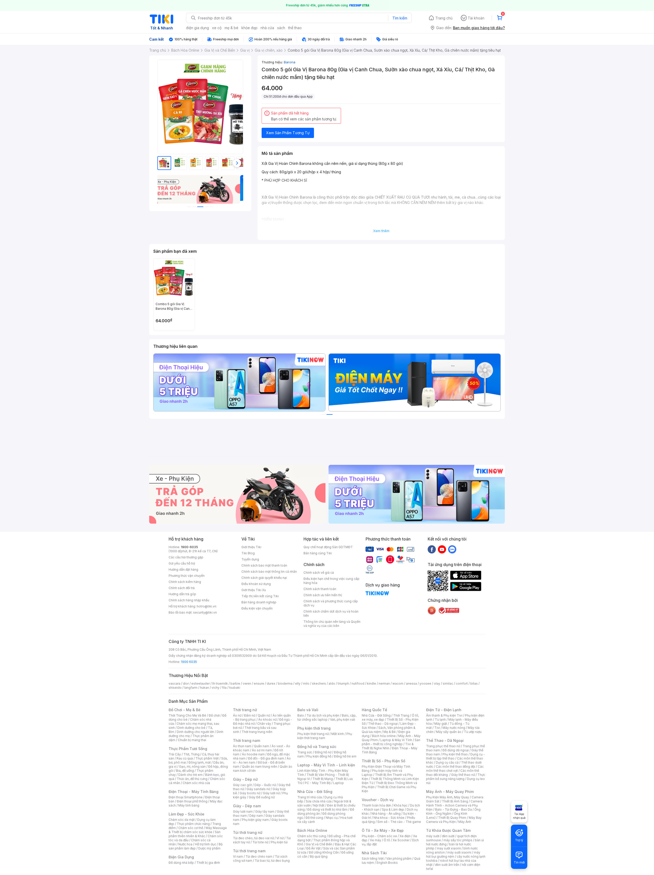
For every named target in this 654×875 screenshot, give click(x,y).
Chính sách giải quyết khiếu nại (264, 578)
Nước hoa (185, 844)
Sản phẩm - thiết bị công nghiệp (391, 742)
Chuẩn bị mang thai (192, 740)
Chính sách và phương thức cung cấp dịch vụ (330, 603)
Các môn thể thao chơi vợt (455, 769)
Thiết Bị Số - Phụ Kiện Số (383, 761)
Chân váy (264, 724)
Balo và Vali (307, 710)
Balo (300, 715)
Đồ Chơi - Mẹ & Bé (185, 710)
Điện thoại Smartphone (186, 797)
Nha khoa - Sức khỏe (388, 818)
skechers (319, 683)
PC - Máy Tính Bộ (318, 783)
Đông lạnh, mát (200, 762)
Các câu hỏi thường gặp (186, 557)
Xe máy (375, 840)
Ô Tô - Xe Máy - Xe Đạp (383, 830)
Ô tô (387, 840)
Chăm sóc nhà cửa (196, 783)
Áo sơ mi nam (262, 750)
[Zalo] (452, 549)
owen (247, 683)
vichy (215, 687)
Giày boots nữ (250, 793)
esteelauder (200, 683)
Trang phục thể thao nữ (443, 746)
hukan (204, 687)
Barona (289, 62)
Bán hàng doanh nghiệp (258, 602)
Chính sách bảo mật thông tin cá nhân (269, 571)
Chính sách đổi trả (182, 588)
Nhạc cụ (332, 818)
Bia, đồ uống (185, 771)
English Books (387, 863)
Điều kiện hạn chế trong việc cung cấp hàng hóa (331, 581)
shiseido (175, 687)
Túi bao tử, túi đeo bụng (272, 860)
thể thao (295, 28)
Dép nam (256, 816)
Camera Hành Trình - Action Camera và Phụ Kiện (454, 805)
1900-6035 (189, 547)
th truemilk (220, 683)
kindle (371, 683)
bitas (474, 683)
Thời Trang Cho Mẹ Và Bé (187, 715)
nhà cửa (267, 28)
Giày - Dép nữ (245, 779)
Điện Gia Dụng (181, 857)
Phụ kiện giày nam (255, 820)
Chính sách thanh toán (319, 589)
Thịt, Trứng (191, 754)
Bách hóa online (384, 736)
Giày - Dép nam (247, 806)
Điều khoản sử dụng (256, 584)
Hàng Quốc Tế (374, 710)
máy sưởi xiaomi (459, 852)
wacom (397, 683)
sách (281, 28)
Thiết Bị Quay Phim (452, 818)
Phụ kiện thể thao (455, 754)
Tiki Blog (248, 553)
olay (437, 683)
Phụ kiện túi (279, 842)
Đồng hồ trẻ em (345, 756)
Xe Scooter (401, 840)
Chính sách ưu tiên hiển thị (322, 595)
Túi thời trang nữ (247, 832)
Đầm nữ (249, 715)
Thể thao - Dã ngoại (383, 724)
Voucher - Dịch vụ (377, 800)
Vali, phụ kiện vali (342, 719)
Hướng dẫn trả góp (182, 594)
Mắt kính (337, 734)
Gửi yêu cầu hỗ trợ (182, 563)
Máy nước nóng (453, 728)
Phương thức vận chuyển (187, 576)
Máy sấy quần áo (448, 732)
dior (186, 683)
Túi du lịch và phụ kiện (323, 715)
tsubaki (234, 687)
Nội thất (318, 805)
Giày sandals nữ (258, 789)
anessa (411, 683)
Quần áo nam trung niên (259, 766)
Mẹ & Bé (389, 732)
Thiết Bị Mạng (322, 779)
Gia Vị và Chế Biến (319, 844)
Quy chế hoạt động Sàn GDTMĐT (328, 547)
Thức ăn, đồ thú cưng (192, 779)
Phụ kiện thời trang (314, 728)
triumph (343, 683)
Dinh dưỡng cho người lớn (195, 732)
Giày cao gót (242, 785)
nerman (384, 683)
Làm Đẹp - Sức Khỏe (186, 814)
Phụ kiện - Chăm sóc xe (379, 836)
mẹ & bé (231, 28)
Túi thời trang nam (249, 851)
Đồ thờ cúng (314, 818)
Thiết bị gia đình (208, 863)
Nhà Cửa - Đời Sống (314, 791)
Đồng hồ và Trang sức (316, 746)
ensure (259, 683)
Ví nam (238, 856)
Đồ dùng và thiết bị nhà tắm (327, 809)
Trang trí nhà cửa (309, 797)
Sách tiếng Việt (373, 858)
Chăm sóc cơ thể (190, 828)
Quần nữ (264, 715)
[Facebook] (432, 549)
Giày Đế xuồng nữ (262, 797)
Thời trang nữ (245, 710)
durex (271, 683)
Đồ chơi (214, 715)
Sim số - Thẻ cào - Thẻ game (399, 822)
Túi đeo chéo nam (259, 856)
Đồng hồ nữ (323, 752)
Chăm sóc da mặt (182, 820)
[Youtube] (442, 549)
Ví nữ (280, 838)
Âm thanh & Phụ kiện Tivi (444, 715)
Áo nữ (237, 715)
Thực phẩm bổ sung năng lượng (455, 777)
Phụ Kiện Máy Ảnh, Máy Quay (447, 797)
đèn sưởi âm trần (447, 865)
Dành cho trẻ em (190, 775)
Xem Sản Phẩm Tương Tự (288, 133)
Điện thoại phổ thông (192, 801)
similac (448, 683)
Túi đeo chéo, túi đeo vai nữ (253, 838)
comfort (462, 683)
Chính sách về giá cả (318, 572)
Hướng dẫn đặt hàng (183, 569)
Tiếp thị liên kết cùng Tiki (260, 596)
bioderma (285, 683)
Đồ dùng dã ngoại (455, 750)
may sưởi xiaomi (449, 848)
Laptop (338, 783)
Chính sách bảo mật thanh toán (264, 565)
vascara (174, 683)
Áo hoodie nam (253, 754)
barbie (235, 683)
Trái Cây (175, 754)
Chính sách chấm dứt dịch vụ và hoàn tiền (330, 613)
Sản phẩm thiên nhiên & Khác (194, 834)
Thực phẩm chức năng (193, 824)
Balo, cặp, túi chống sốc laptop (326, 717)
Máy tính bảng (188, 805)
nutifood (358, 683)
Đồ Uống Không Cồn (324, 852)
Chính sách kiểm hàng (185, 582)
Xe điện (405, 836)
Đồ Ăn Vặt (313, 848)
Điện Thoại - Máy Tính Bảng (193, 791)
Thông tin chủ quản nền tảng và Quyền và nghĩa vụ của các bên (331, 624)
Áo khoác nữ (267, 719)
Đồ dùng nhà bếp (181, 863)
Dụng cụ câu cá (447, 762)
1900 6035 (189, 662)
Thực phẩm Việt (207, 758)
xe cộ (216, 28)
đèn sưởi (448, 836)
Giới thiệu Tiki (251, 547)
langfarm (190, 687)
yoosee (425, 683)
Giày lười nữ (271, 793)
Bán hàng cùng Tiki (317, 553)
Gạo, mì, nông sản (192, 766)
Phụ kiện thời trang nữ (313, 734)
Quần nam (261, 746)
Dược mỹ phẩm (209, 848)
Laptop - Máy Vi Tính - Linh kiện (326, 765)
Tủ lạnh (440, 719)
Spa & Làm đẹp (393, 809)
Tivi (437, 728)
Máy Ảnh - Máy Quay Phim (450, 791)
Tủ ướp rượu (473, 732)
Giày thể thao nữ (463, 775)
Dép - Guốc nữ (265, 785)
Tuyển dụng (250, 559)
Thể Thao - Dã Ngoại (445, 740)
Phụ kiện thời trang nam (324, 736)
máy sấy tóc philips (457, 840)
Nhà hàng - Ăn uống (386, 813)
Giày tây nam (264, 811)
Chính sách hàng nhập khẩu (189, 600)
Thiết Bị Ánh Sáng (455, 801)
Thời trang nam (246, 740)
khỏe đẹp (249, 28)
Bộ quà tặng (319, 856)
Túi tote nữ (260, 842)
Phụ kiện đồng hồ (318, 756)
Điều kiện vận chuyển (257, 608)
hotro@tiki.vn (206, 606)
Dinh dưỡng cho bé (191, 728)
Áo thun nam (242, 746)
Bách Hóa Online (312, 830)
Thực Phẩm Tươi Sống (188, 748)
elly (297, 683)
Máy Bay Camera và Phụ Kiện (454, 820)
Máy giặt (440, 724)
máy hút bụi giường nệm (453, 854)
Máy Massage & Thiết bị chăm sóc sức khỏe (198, 830)
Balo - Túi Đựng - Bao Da (453, 809)
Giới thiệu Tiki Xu (253, 590)
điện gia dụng (197, 28)
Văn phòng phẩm (399, 858)
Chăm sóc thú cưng (311, 836)
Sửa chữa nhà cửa (319, 801)
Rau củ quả (185, 758)
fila (224, 687)
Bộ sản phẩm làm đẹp (196, 846)
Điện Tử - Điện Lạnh (443, 710)
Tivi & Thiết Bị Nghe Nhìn (388, 746)
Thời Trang (401, 715)
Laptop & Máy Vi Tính (396, 740)
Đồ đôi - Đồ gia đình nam (266, 758)
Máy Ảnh (464, 822)
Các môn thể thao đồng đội (455, 766)
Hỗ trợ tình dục (205, 844)
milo (306, 683)
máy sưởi (432, 836)
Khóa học (400, 805)
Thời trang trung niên (257, 732)
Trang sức (304, 752)
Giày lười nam (243, 811)
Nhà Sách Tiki (374, 853)
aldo (332, 683)
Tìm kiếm (399, 18)
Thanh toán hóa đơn (376, 805)
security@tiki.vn (205, 612)
